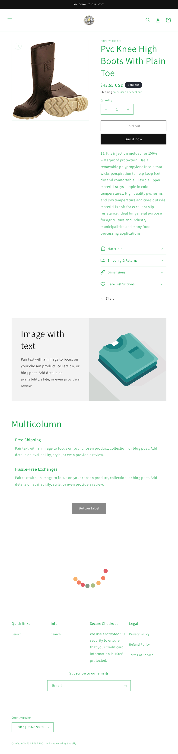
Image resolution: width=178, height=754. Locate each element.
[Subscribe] (125, 685)
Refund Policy (139, 644)
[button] (10, 20)
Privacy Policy (139, 634)
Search (17, 634)
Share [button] (110, 298)
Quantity (106, 100)
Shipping (106, 92)
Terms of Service (141, 655)
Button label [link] (89, 508)
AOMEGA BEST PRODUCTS (36, 743)
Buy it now (133, 139)
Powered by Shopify (64, 743)
